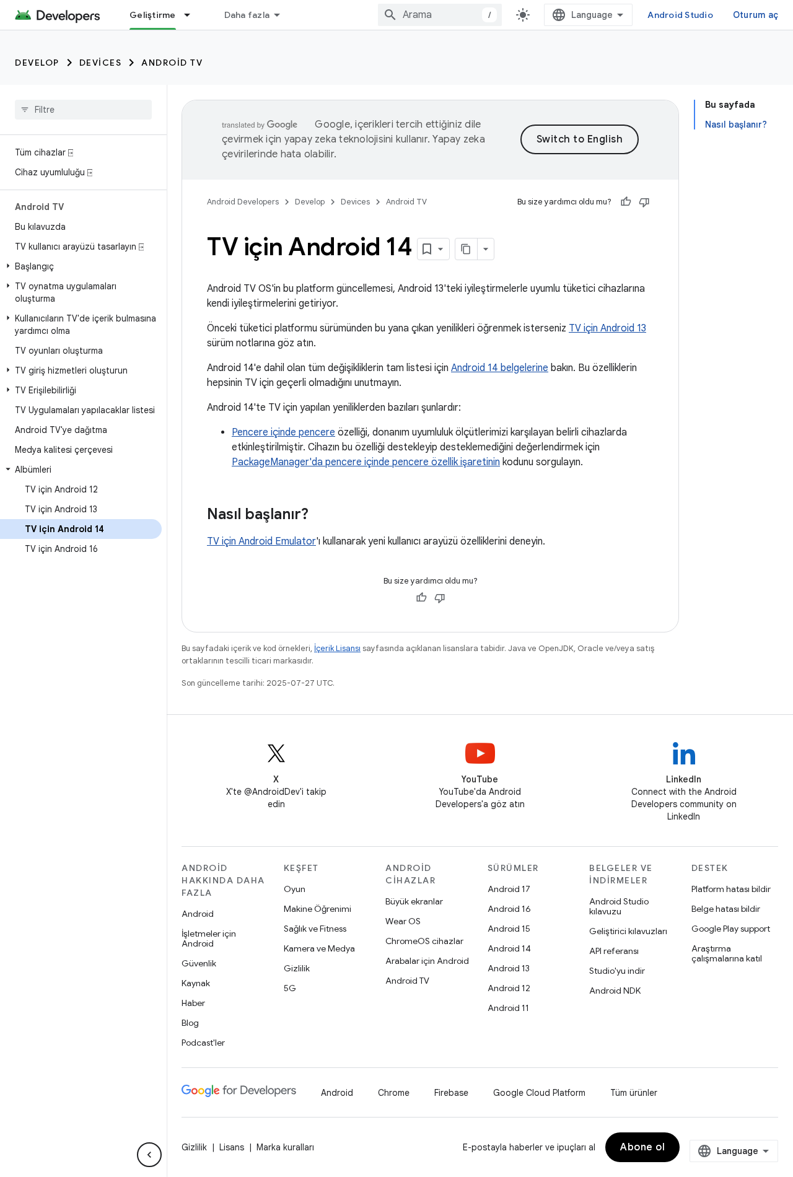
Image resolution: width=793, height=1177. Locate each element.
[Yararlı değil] (644, 202)
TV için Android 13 (607, 328)
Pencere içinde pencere (283, 432)
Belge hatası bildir (725, 908)
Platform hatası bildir (731, 889)
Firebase (451, 1092)
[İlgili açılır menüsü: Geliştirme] (192, 15)
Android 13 (509, 968)
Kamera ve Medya (319, 948)
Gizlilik (297, 968)
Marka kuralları (285, 1147)
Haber (193, 1003)
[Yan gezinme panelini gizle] (149, 1154)
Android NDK (615, 990)
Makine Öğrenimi (317, 908)
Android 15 (509, 928)
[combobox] (440, 15)
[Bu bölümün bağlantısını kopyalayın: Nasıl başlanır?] (321, 515)
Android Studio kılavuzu (619, 906)
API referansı (614, 950)
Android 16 (509, 908)
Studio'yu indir (617, 970)
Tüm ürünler (633, 1092)
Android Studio (680, 14)
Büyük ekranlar (414, 901)
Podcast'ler (203, 1042)
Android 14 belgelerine (499, 368)
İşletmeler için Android (209, 938)
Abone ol (642, 1147)
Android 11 (508, 1007)
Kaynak (196, 983)
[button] (81, 266)
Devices (100, 62)
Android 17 (509, 889)
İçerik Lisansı (337, 648)
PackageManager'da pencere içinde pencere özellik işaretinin (366, 462)
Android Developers (243, 201)
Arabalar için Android (427, 960)
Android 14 (509, 948)
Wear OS (403, 921)
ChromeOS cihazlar (424, 941)
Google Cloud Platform (539, 1092)
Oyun (294, 889)
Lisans (231, 1147)
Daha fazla (247, 14)
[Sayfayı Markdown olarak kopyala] (466, 249)
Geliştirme (152, 14)
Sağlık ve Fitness (315, 928)
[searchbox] (83, 110)
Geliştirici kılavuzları (628, 931)
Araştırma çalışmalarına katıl (726, 953)
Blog (190, 1022)
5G (290, 988)
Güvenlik (199, 963)
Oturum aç (755, 14)
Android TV (172, 62)
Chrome (394, 1092)
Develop (37, 62)
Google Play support (730, 928)
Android (198, 913)
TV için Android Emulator (261, 541)
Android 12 (509, 988)
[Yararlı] (625, 202)
